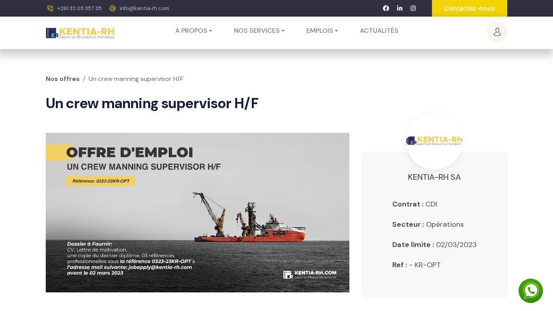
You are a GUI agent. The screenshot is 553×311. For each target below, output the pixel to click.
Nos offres (63, 79)
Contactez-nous (469, 8)
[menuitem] (379, 31)
